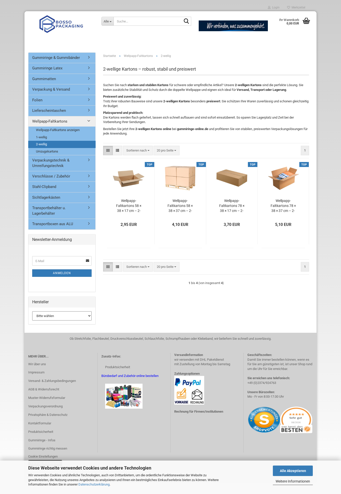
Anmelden (62, 273)
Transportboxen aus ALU (52, 224)
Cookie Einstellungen (43, 456)
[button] (108, 151)
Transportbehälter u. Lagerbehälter (49, 210)
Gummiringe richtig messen (47, 448)
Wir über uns (37, 364)
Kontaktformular (39, 423)
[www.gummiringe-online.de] (61, 23)
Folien (37, 100)
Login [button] (275, 7)
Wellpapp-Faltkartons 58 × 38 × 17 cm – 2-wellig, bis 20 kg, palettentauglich (128, 206)
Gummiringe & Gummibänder (56, 57)
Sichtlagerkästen (46, 197)
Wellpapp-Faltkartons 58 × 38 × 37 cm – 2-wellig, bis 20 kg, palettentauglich (180, 206)
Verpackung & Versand (51, 89)
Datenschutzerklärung (94, 484)
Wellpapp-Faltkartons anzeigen (58, 130)
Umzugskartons (47, 151)
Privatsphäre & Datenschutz (47, 415)
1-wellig (41, 137)
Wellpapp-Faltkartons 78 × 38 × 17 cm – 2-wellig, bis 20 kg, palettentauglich (231, 206)
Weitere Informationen (293, 481)
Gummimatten (44, 79)
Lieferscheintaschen (49, 110)
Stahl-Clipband (44, 186)
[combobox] (138, 151)
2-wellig (41, 144)
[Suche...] (186, 21)
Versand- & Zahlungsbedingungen (52, 381)
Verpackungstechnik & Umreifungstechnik (50, 163)
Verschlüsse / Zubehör (51, 176)
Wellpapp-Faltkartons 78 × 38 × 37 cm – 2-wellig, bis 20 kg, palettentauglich (283, 206)
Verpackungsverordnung (45, 406)
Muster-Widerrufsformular (46, 398)
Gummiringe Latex (47, 68)
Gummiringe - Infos (41, 440)
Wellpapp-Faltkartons (49, 121)
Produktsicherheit (40, 432)
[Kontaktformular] (247, 419)
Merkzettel (297, 7)
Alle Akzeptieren (293, 471)
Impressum (36, 372)
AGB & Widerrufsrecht (43, 389)
